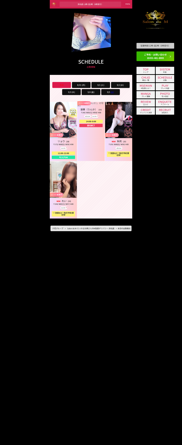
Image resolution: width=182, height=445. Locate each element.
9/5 (110, 92)
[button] (63, 131)
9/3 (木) (71, 92)
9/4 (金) (91, 92)
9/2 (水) (120, 85)
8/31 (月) (81, 85)
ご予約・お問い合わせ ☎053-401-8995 (155, 56)
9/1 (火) (100, 85)
